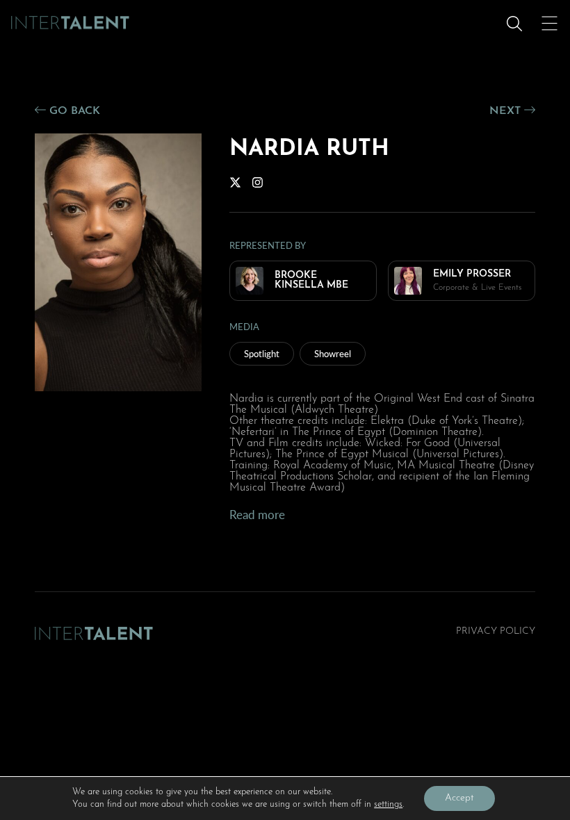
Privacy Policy (495, 631)
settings (388, 804)
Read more (257, 514)
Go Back (73, 111)
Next (506, 111)
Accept (459, 798)
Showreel (332, 353)
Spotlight (261, 353)
